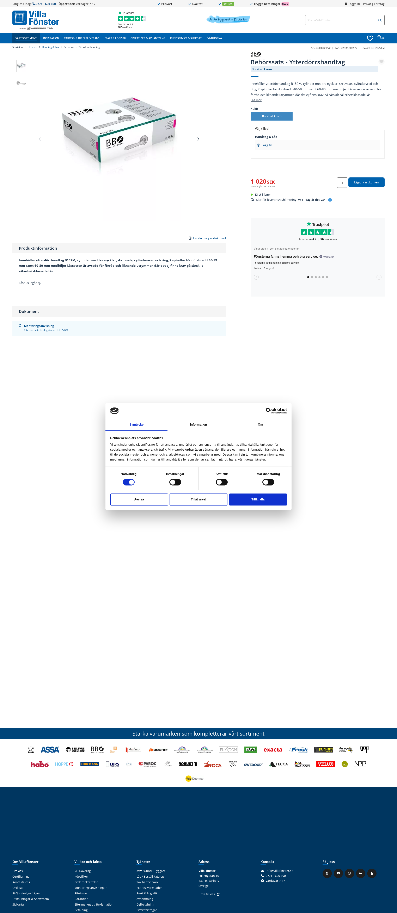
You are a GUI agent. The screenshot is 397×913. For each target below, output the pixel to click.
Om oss (17, 871)
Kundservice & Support (186, 38)
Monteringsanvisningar (90, 888)
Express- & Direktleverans (81, 38)
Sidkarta (18, 904)
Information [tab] (198, 424)
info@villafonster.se (279, 871)
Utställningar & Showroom (30, 899)
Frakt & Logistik (115, 38)
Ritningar (80, 893)
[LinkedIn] (361, 873)
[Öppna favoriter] (370, 38)
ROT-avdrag (82, 871)
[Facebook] (328, 873)
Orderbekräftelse (86, 882)
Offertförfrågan (147, 910)
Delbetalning (145, 904)
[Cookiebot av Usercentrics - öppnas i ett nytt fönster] (269, 411)
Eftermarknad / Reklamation (93, 904)
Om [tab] (260, 424)
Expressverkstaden (149, 888)
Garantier (81, 899)
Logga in (354, 3)
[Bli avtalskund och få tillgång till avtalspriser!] (228, 22)
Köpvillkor (81, 876)
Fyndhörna (214, 38)
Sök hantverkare (147, 882)
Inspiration (51, 38)
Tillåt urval (198, 499)
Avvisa (139, 499)
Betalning (81, 910)
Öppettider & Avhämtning (147, 38)
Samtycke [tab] (136, 424)
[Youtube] (339, 873)
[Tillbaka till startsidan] (35, 18)
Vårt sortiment (26, 38)
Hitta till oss (206, 894)
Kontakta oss (21, 882)
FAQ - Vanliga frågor (26, 893)
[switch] (175, 482)
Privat (367, 3)
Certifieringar (21, 876)
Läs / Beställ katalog (150, 876)
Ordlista (18, 888)
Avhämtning (144, 899)
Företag (379, 3)
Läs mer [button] (256, 100)
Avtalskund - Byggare (151, 871)
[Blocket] (372, 873)
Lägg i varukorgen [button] (366, 182)
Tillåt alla (257, 499)
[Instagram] (350, 873)
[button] (379, 20)
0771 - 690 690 (46, 4)
